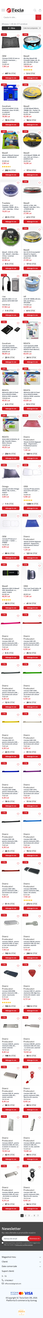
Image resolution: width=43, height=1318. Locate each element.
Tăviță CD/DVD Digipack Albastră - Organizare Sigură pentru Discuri (32, 543)
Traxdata (6, 203)
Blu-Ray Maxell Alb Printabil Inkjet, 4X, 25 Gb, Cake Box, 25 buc (31, 60)
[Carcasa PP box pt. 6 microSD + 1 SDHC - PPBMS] (10, 523)
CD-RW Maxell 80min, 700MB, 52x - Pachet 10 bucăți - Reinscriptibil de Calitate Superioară (32, 110)
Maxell (26, 56)
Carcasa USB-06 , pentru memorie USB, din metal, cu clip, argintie (32, 1144)
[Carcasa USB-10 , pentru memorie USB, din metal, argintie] (10, 1075)
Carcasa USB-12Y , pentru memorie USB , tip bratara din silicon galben (10, 742)
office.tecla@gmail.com (12, 1284)
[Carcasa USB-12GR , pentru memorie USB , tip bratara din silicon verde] (32, 672)
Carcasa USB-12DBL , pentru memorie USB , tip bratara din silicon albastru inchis (10, 791)
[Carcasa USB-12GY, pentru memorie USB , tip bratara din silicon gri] (10, 672)
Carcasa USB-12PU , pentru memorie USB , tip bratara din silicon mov (31, 791)
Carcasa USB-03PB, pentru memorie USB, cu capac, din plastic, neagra (32, 890)
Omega (5, 486)
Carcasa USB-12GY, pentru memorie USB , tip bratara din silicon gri (10, 692)
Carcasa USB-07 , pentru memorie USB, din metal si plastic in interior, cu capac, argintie (10, 1144)
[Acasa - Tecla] (15, 10)
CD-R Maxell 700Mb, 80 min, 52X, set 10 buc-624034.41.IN (32, 157)
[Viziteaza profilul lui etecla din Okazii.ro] (21, 1312)
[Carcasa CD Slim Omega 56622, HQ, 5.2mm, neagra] (10, 473)
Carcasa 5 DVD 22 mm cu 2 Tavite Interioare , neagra (10, 60)
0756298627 (8, 1280)
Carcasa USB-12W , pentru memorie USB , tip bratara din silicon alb (31, 742)
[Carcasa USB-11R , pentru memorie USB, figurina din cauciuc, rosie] (32, 1075)
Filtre (12, 28)
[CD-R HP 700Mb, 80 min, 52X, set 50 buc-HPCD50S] (32, 283)
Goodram (6, 106)
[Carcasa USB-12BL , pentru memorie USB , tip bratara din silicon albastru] (32, 821)
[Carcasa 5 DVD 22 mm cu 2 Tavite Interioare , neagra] (10, 43)
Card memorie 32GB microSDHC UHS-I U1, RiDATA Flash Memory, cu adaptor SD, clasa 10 (32, 347)
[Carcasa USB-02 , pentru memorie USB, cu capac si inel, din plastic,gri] (10, 923)
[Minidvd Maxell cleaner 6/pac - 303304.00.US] (10, 140)
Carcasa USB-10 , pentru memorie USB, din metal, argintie (10, 1095)
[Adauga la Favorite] (18, 36)
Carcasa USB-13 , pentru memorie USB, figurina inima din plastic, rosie (32, 992)
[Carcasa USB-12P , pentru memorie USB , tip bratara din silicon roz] (10, 623)
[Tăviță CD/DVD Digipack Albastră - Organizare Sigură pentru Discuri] (32, 523)
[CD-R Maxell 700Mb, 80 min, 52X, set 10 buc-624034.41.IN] (32, 140)
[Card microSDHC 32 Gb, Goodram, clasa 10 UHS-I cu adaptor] (10, 93)
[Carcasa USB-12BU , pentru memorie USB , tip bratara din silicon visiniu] (10, 870)
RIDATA (27, 343)
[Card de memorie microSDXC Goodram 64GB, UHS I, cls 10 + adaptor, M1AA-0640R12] (10, 330)
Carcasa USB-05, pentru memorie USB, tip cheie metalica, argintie (32, 943)
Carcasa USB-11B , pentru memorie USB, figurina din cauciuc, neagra (31, 1194)
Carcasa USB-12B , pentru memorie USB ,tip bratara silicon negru (9, 841)
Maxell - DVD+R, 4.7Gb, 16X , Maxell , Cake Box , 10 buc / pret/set (10, 253)
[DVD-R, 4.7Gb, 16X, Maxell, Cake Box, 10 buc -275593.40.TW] (32, 190)
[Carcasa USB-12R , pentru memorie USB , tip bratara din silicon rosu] (32, 623)
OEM (4, 56)
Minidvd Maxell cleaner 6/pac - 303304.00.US (10, 156)
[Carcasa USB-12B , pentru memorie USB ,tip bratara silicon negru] (10, 821)
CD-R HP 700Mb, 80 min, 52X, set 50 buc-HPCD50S (32, 300)
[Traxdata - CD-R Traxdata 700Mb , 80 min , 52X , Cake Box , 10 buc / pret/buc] (10, 190)
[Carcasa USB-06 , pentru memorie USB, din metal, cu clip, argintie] (32, 1125)
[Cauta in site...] (35, 10)
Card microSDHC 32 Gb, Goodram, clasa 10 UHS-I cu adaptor (10, 110)
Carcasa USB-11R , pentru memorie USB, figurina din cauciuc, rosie (31, 1095)
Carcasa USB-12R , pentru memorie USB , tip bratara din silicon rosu (31, 643)
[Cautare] (38, 17)
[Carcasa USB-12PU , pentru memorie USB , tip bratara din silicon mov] (32, 771)
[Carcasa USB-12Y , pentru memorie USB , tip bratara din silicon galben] (10, 722)
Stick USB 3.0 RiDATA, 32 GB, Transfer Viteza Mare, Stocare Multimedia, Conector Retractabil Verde (10, 441)
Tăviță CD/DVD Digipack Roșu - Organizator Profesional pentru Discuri (32, 443)
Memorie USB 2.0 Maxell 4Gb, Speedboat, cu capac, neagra (10, 590)
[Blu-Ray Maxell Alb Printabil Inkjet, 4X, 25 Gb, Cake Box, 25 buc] (32, 43)
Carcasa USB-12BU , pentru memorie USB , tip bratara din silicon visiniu (10, 890)
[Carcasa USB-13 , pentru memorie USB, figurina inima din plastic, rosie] (32, 973)
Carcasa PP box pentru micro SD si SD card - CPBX (32, 490)
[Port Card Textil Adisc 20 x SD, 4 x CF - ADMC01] (32, 573)
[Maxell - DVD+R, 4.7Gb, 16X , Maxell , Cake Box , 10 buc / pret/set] (10, 237)
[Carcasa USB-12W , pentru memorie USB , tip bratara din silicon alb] (32, 722)
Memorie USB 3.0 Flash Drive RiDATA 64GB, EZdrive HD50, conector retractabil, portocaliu (32, 394)
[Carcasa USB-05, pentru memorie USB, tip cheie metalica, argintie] (32, 923)
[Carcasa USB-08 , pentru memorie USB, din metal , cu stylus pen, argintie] (32, 1026)
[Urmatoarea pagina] (37, 1215)
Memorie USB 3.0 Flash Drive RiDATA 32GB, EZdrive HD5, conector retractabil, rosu (10, 394)
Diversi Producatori (29, 438)
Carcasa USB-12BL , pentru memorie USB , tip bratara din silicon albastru (31, 841)
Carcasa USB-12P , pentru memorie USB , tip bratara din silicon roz (10, 643)
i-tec (4, 296)
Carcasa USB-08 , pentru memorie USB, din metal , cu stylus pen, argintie (32, 1045)
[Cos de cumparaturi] (40, 10)
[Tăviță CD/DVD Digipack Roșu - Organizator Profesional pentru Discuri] (32, 424)
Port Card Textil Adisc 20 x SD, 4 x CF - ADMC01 (32, 589)
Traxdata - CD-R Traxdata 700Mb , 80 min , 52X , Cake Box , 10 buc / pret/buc (10, 207)
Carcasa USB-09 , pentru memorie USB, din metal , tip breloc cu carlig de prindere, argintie (10, 1194)
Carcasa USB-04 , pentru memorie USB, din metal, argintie (10, 1045)
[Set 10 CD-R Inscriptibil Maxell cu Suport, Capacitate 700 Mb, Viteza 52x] (32, 237)
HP (25, 296)
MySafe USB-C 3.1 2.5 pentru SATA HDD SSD (10, 300)
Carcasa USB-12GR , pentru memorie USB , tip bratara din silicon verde (31, 692)
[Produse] (3, 10)
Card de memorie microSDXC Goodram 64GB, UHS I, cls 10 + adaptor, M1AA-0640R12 (10, 347)
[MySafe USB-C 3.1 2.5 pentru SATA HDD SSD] (10, 283)
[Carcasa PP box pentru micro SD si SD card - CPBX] (32, 473)
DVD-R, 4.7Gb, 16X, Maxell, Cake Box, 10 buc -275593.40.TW (32, 207)
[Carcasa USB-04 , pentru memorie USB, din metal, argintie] (10, 1026)
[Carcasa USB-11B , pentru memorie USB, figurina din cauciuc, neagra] (32, 1174)
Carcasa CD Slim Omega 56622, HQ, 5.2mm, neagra (10, 490)
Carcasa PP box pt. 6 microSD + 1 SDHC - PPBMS (9, 540)
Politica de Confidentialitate (24, 1245)
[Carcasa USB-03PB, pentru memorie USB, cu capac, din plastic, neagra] (32, 870)
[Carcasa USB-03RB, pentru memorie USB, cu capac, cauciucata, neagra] (10, 973)
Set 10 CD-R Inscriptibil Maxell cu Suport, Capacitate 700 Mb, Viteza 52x (32, 253)
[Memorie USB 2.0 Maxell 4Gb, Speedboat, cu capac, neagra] (10, 573)
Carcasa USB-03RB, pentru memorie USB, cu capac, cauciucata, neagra (10, 992)
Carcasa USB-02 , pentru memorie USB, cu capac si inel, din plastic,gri (10, 943)
